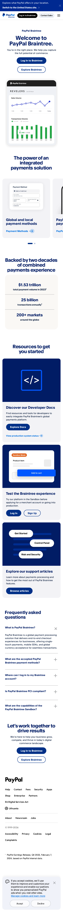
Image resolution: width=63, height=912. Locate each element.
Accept (20, 903)
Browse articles (19, 590)
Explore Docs (18, 426)
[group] (26, 208)
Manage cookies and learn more (28, 896)
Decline (40, 903)
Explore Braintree (31, 69)
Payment (17, 231)
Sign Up (32, 513)
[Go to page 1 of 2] (30, 243)
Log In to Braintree (32, 60)
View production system (22, 435)
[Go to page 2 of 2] (34, 243)
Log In (13, 513)
